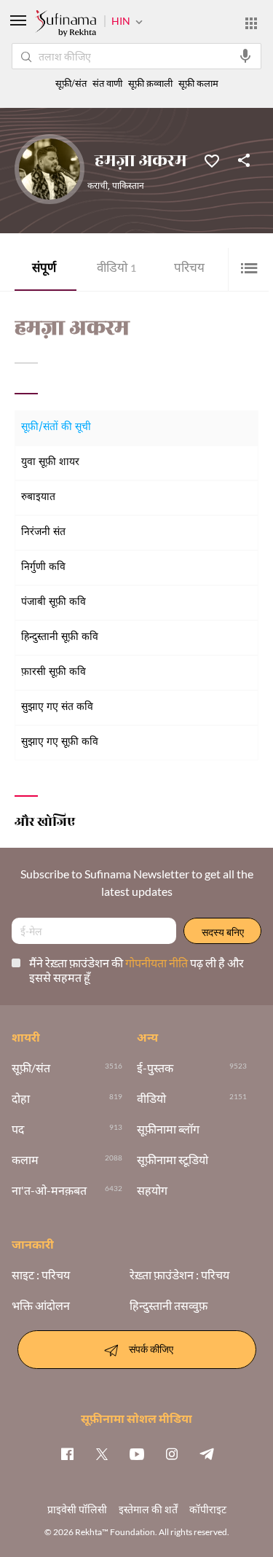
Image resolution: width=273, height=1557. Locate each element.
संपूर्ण (44, 269)
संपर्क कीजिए (151, 1348)
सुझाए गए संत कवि (57, 707)
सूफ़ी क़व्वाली (150, 83)
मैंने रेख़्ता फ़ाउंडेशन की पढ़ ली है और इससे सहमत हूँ (136, 970)
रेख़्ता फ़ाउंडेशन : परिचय (179, 1275)
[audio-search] (245, 56)
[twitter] (102, 1453)
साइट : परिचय (41, 1275)
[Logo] (65, 24)
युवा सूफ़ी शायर (50, 462)
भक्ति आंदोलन (41, 1305)
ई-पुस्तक (155, 1068)
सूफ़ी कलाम (198, 83)
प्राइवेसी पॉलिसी (77, 1509)
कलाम (25, 1160)
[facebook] (67, 1453)
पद (18, 1129)
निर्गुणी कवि (43, 567)
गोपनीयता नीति (157, 962)
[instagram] (171, 1453)
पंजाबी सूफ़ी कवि (53, 602)
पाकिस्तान (128, 186)
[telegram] (206, 1453)
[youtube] (137, 1453)
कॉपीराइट (207, 1509)
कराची (97, 186)
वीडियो (116, 269)
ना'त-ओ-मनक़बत (49, 1190)
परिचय (189, 269)
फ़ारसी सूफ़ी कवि (53, 672)
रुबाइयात (38, 497)
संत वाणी (107, 83)
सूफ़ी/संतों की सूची (56, 427)
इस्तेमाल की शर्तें (148, 1509)
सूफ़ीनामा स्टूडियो (172, 1160)
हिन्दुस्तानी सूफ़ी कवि (59, 637)
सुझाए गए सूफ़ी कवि (59, 742)
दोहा (21, 1098)
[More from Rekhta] (251, 23)
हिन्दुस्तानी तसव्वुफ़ (168, 1305)
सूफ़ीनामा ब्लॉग (168, 1129)
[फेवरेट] (212, 160)
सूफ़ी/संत (71, 83)
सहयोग (152, 1190)
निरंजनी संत (43, 532)
